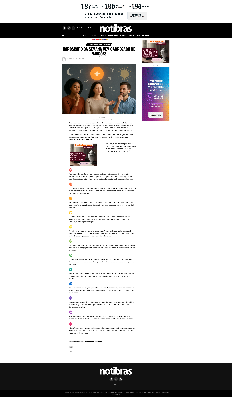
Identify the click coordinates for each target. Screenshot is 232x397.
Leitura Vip (131, 36)
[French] (95, 39)
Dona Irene (103, 36)
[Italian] (100, 39)
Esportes (123, 36)
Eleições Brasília (113, 36)
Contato (116, 384)
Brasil (85, 36)
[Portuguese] (102, 39)
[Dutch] (90, 39)
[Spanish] (107, 39)
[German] (97, 39)
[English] (93, 39)
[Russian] (104, 39)
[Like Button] (71, 347)
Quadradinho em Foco (143, 36)
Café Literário (93, 36)
